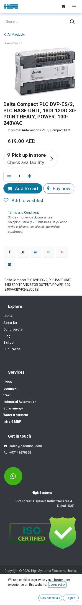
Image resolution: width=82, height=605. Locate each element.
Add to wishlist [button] (27, 200)
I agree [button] (71, 598)
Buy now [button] (60, 188)
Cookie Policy (57, 584)
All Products (16, 34)
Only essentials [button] (50, 598)
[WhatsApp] (48, 252)
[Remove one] (9, 176)
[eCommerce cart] (63, 6)
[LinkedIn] (35, 252)
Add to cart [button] (26, 188)
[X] (22, 252)
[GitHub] (13, 476)
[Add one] (29, 176)
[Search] (72, 22)
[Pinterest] (61, 252)
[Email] (9, 264)
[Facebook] (9, 252)
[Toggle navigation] (74, 6)
